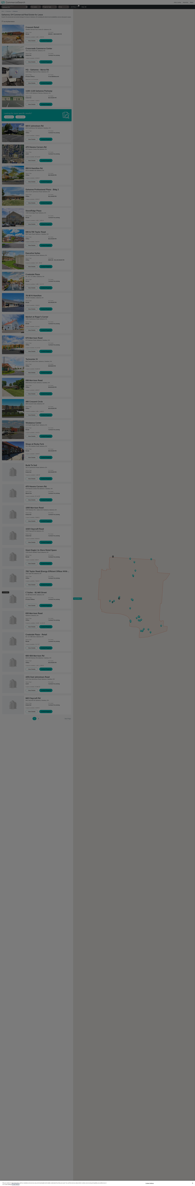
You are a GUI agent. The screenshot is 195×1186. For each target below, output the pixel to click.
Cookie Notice (15, 1184)
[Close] (192, 1183)
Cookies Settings (150, 1183)
